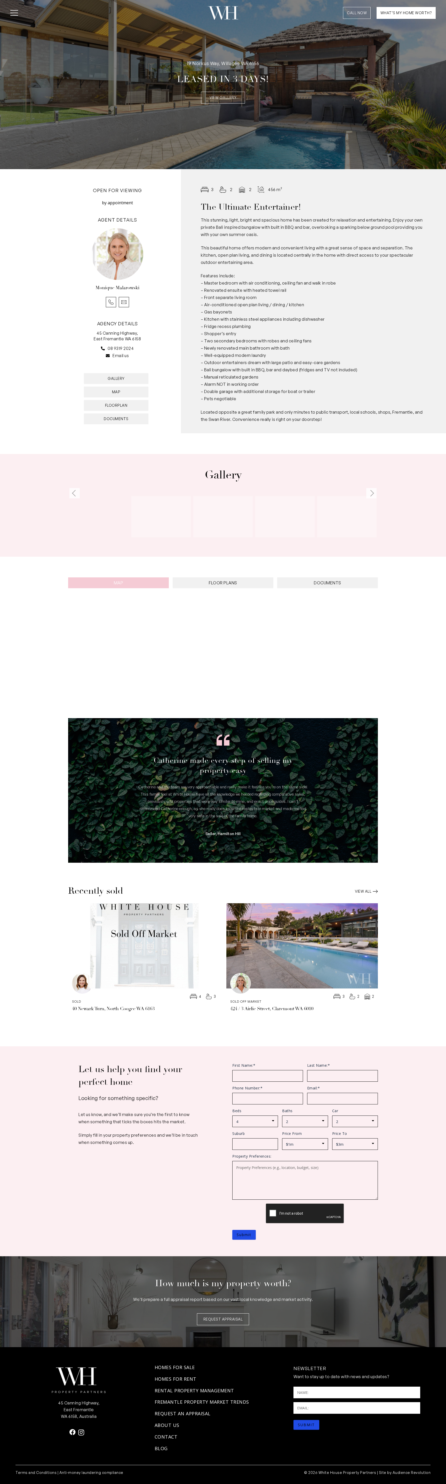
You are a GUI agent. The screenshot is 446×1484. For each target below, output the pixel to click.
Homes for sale (175, 1367)
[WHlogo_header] (223, 13)
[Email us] (109, 355)
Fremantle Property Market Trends (202, 1402)
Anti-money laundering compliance (91, 1472)
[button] (14, 13)
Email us (121, 355)
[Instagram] (81, 1432)
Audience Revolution (412, 1472)
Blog (161, 1448)
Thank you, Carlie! (223, 760)
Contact (166, 1437)
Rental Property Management (194, 1390)
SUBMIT (306, 1424)
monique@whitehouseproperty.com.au (124, 302)
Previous (74, 493)
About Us (167, 1425)
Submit (244, 1234)
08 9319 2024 (121, 348)
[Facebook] (72, 1432)
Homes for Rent (175, 1379)
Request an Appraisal (183, 1413)
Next (371, 493)
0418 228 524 (111, 302)
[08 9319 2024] (104, 348)
